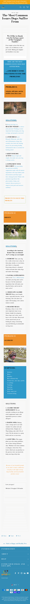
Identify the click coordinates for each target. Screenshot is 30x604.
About (4, 554)
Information (8, 549)
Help (3, 559)
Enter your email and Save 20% (13, 565)
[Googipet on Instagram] (21, 573)
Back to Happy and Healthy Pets (16, 543)
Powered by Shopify (4, 578)
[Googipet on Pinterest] (18, 573)
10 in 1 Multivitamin (18, 277)
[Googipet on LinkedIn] (24, 573)
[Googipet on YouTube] (28, 573)
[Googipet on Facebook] (15, 573)
